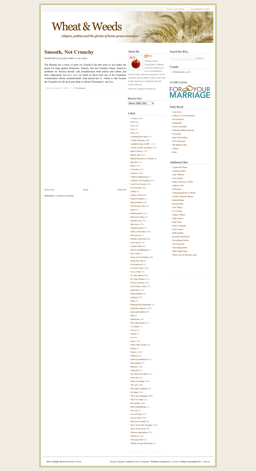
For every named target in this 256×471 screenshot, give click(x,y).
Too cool (134, 410)
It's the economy (137, 282)
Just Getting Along (138, 286)
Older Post (121, 189)
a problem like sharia (139, 136)
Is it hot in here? (137, 268)
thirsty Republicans (138, 406)
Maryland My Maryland (141, 304)
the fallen (134, 392)
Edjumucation (136, 213)
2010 (133, 121)
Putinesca (134, 355)
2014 (133, 129)
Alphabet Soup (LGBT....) (141, 143)
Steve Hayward (178, 141)
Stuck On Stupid (137, 381)
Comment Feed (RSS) (65, 195)
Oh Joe (134, 330)
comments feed (201, 9)
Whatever (134, 435)
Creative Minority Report (182, 196)
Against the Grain (179, 167)
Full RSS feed (176, 9)
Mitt (132, 315)
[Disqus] (85, 142)
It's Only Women (138, 278)
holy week (135, 253)
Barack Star (135, 154)
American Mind (178, 170)
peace (133, 341)
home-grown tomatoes (140, 257)
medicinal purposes (138, 308)
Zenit (174, 152)
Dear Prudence (137, 202)
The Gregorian (178, 243)
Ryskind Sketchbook (181, 236)
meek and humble (138, 311)
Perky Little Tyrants (139, 344)
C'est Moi (135, 169)
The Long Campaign (139, 395)
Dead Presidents (137, 198)
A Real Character (138, 140)
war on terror (136, 417)
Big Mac (134, 162)
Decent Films (177, 203)
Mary (133, 300)
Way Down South (138, 421)
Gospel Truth (136, 246)
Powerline (176, 133)
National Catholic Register (183, 130)
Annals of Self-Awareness (141, 147)
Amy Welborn (178, 174)
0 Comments (80, 88)
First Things (177, 207)
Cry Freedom (136, 187)
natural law (135, 319)
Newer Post (49, 189)
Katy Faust (176, 221)
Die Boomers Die (138, 205)
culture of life (136, 195)
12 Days (134, 118)
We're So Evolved (138, 428)
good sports (135, 242)
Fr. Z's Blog (177, 211)
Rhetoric (134, 366)
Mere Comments (179, 225)
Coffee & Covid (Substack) (183, 115)
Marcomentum (137, 293)
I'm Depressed (136, 264)
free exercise (136, 235)
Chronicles (176, 189)
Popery (134, 352)
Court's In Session (138, 184)
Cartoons (134, 173)
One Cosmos (177, 229)
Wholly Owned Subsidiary (142, 443)
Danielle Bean (178, 200)
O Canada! (135, 326)
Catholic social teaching (140, 180)
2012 (133, 125)
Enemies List (136, 220)
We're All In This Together (141, 425)
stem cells (135, 377)
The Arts (134, 384)
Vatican (175, 148)
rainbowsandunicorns (139, 359)
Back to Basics (137, 151)
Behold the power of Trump (142, 158)
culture (133, 191)
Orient (133, 333)
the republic (135, 403)
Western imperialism (139, 432)
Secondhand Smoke (180, 240)
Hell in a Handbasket (139, 249)
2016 (133, 132)
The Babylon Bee (179, 144)
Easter (133, 209)
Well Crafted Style (179, 251)
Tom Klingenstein (179, 247)
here (70, 75)
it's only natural (81, 58)
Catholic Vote (178, 185)
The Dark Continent (139, 388)
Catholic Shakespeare (139, 176)
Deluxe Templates (142, 461)
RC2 (150, 56)
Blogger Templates (117, 461)
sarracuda (134, 370)
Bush (133, 165)
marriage (134, 297)
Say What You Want (139, 373)
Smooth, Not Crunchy (69, 51)
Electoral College (138, 216)
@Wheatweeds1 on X (181, 71)
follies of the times (138, 231)
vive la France (136, 414)
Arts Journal (177, 178)
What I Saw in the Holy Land (184, 254)
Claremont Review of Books (184, 192)
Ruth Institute (178, 232)
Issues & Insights (179, 126)
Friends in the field (138, 238)
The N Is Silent (137, 399)
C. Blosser (205, 461)
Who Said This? (137, 439)
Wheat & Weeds (74, 461)
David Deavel (178, 119)
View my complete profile (142, 89)
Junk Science (177, 218)
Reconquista (136, 362)
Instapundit (177, 122)
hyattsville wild (137, 260)
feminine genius (137, 227)
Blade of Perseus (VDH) (182, 181)
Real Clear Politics (180, 137)
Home (85, 189)
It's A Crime (136, 271)
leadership (135, 289)
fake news (135, 224)
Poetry (133, 348)
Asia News (177, 111)
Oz (132, 337)
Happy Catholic (178, 214)
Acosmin (174, 461)
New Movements (138, 322)
